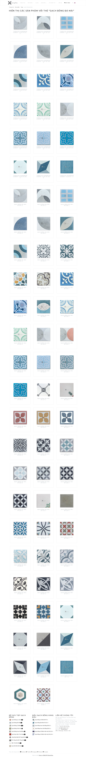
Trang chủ (11, 7)
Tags (22, 7)
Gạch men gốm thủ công (18, 734)
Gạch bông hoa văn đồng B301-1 (43, 728)
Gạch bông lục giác (16, 719)
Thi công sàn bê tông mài (18, 740)
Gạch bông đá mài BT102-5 (41, 722)
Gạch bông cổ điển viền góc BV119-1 (44, 731)
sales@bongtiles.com (63, 728)
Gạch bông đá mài (16, 722)
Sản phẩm (17, 7)
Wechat (66, 730)
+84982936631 (64, 729)
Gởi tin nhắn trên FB (64, 726)
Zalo (69, 730)
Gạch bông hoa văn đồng (18, 731)
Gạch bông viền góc (16, 728)
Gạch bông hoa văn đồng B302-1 (43, 725)
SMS (57, 730)
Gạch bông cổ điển (17, 725)
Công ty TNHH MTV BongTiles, (46, 755)
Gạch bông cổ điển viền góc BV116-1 (44, 734)
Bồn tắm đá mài (16, 743)
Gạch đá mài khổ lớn (17, 746)
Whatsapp (60, 730)
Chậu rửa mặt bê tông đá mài (19, 737)
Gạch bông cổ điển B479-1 (41, 719)
